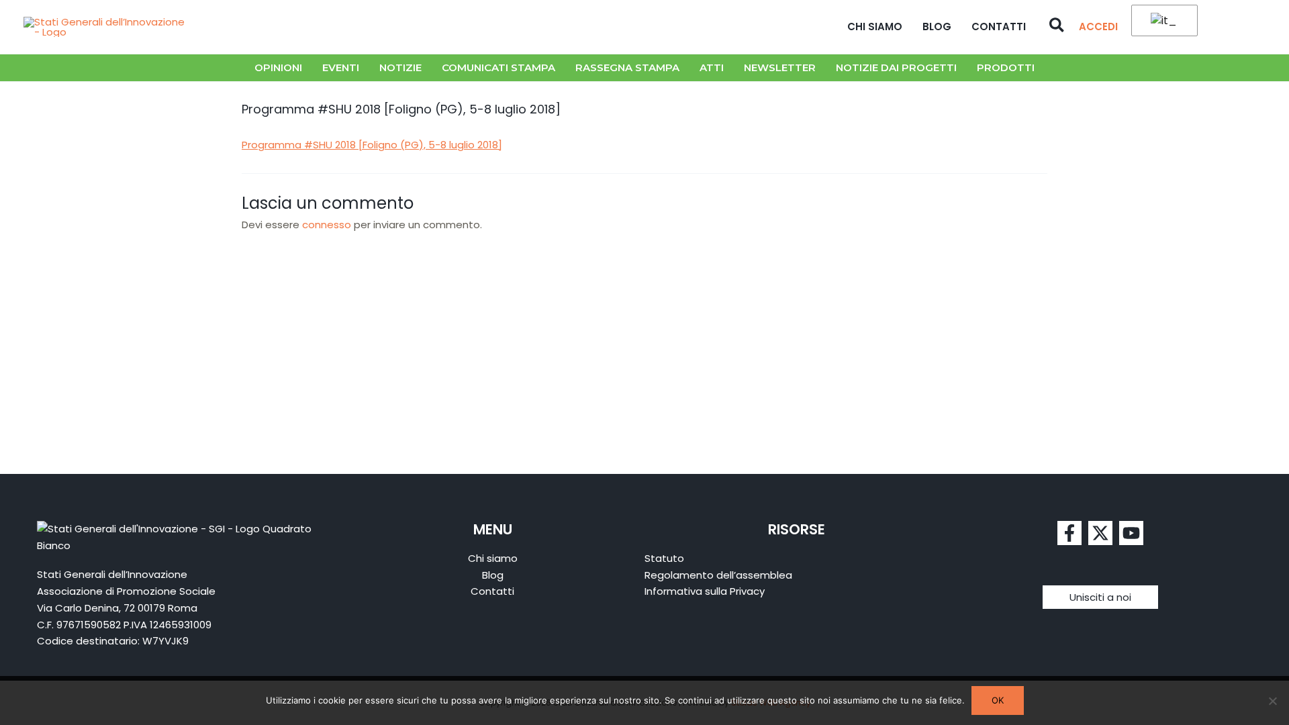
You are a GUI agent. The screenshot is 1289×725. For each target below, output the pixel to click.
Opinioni (278, 67)
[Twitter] (1100, 533)
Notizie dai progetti (896, 67)
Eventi (340, 67)
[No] (1272, 701)
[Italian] (1162, 21)
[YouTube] (1131, 533)
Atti (712, 67)
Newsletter (780, 67)
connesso (326, 225)
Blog (936, 26)
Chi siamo (874, 26)
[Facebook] (1069, 533)
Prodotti (1006, 67)
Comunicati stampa (498, 67)
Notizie (400, 67)
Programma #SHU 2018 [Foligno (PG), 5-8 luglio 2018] (372, 145)
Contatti (998, 26)
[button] (1057, 27)
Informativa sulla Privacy (704, 591)
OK (998, 700)
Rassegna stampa (627, 67)
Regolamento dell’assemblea (718, 575)
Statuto (664, 558)
